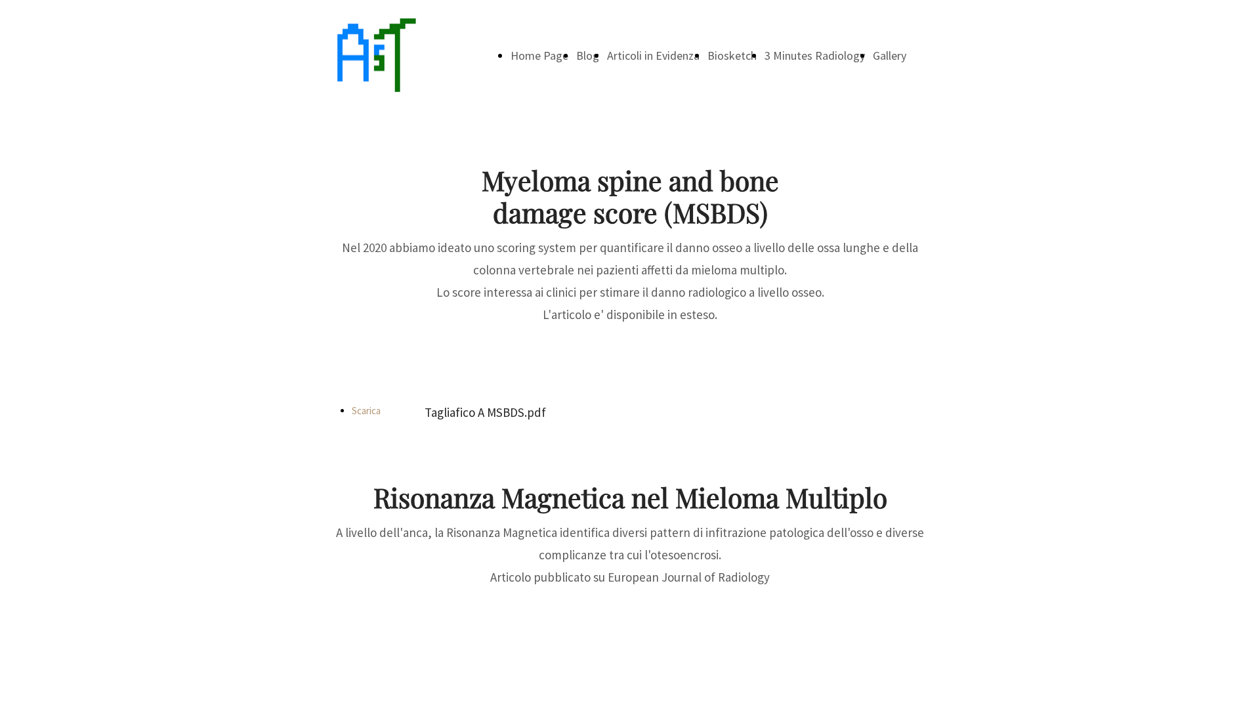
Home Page (539, 55)
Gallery (889, 55)
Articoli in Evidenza (653, 55)
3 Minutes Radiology (815, 55)
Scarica (366, 410)
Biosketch (732, 55)
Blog (587, 55)
